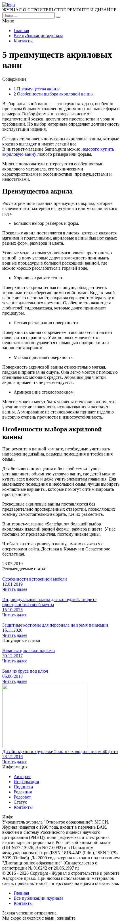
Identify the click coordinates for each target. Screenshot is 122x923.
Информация (26, 781)
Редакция (23, 791)
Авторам (22, 776)
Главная (21, 30)
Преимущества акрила (37, 88)
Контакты (23, 40)
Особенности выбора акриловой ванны (54, 94)
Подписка (23, 786)
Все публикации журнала (38, 35)
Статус (20, 802)
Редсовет (22, 797)
